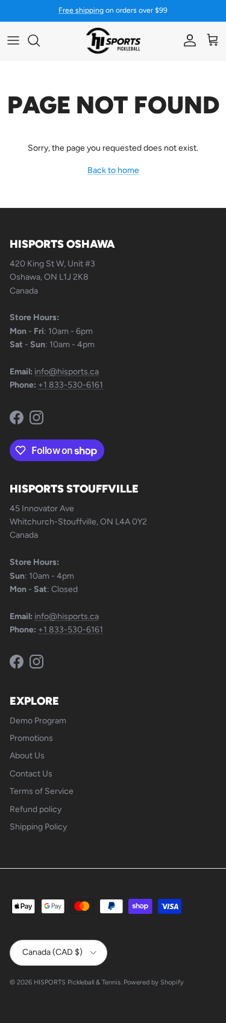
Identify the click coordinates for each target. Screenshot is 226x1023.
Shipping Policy (38, 827)
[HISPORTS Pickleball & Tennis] (113, 41)
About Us (27, 756)
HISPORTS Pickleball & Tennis (77, 982)
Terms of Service (42, 791)
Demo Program (38, 721)
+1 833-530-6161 (70, 385)
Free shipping (81, 10)
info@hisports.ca (66, 372)
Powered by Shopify (154, 982)
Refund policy (35, 809)
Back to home (113, 170)
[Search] (40, 40)
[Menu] (13, 40)
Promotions (31, 738)
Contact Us (31, 774)
